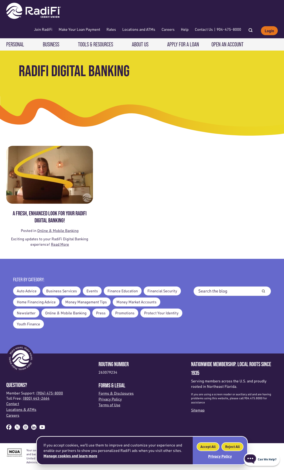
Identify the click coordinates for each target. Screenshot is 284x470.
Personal (15, 44)
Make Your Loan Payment (79, 29)
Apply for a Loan (183, 44)
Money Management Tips (86, 302)
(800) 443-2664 (36, 398)
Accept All (208, 446)
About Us (140, 44)
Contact (12, 403)
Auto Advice (27, 291)
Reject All (232, 446)
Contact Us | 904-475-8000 (218, 29)
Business (51, 44)
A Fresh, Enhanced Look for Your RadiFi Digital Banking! (49, 217)
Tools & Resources (95, 44)
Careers (168, 29)
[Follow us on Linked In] (34, 428)
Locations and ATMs (138, 29)
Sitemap (198, 410)
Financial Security (162, 291)
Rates (111, 29)
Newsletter (26, 313)
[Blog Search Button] (263, 291)
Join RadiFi (43, 29)
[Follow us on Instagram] (25, 428)
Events (92, 291)
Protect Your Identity (161, 313)
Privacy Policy (110, 399)
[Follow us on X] (17, 428)
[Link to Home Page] (33, 11)
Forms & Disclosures (116, 393)
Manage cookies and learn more (70, 455)
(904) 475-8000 (49, 393)
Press (101, 313)
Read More (60, 244)
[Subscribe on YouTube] (42, 428)
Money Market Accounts (136, 302)
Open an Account (227, 44)
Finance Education (122, 291)
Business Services (61, 291)
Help (185, 29)
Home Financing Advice (36, 302)
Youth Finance (28, 324)
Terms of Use (109, 405)
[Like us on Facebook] (9, 428)
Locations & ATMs (21, 409)
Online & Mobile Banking (58, 230)
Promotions (125, 313)
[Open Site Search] (250, 29)
